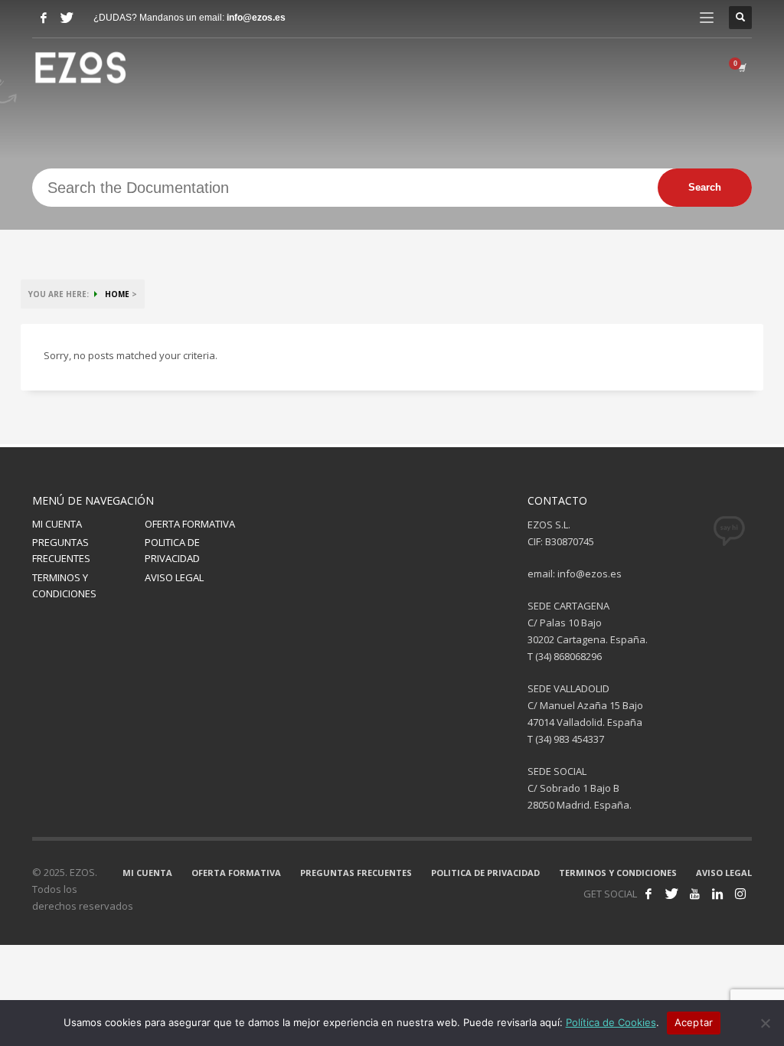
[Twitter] (66, 17)
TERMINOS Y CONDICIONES (64, 585)
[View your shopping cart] (741, 67)
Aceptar (694, 1022)
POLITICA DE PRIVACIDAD (172, 550)
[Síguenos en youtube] (694, 893)
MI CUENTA (57, 524)
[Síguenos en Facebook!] (648, 893)
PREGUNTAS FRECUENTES (61, 550)
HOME (117, 294)
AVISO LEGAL (174, 577)
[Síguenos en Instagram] (740, 893)
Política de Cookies (611, 1022)
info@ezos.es (256, 17)
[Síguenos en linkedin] (717, 893)
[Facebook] (43, 17)
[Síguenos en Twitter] (671, 893)
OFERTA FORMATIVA (190, 524)
